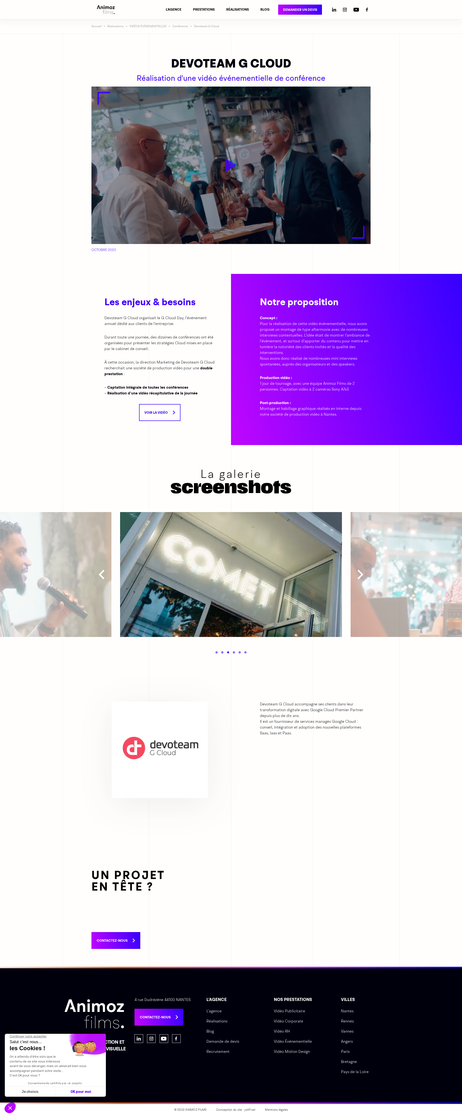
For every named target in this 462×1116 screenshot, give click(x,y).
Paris (345, 1052)
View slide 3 (228, 652)
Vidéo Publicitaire (289, 1011)
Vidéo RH (282, 1032)
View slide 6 (245, 652)
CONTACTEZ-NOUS (112, 940)
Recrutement (218, 1052)
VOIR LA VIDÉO (156, 412)
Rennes (347, 1021)
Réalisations (237, 9)
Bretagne (349, 1062)
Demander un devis (300, 10)
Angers (347, 1042)
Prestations (204, 9)
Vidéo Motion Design (292, 1052)
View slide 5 (240, 652)
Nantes (347, 1011)
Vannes (347, 1032)
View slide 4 (234, 652)
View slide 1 (217, 652)
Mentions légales (276, 1110)
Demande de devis (222, 1042)
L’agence (173, 9)
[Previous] (101, 574)
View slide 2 (222, 652)
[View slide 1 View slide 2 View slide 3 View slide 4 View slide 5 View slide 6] (231, 582)
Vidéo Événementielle (293, 1042)
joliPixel (249, 1110)
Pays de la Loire (355, 1072)
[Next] (360, 574)
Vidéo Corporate (288, 1021)
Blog (265, 9)
